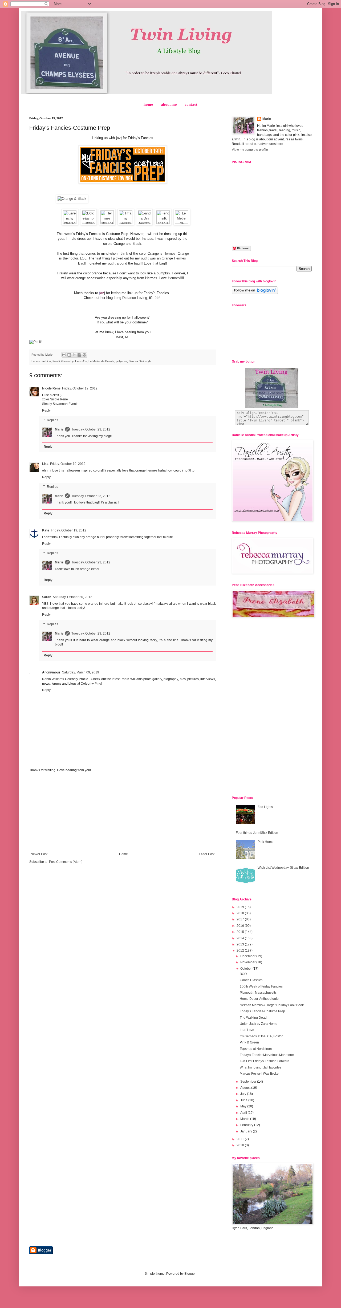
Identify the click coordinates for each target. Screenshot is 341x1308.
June (244, 1100)
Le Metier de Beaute (101, 361)
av (119, 138)
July (243, 1094)
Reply (46, 410)
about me (169, 105)
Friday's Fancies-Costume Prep (262, 1011)
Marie (59, 429)
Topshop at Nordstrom (256, 1049)
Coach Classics (251, 980)
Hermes (170, 253)
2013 (241, 944)
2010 (241, 1145)
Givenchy (67, 361)
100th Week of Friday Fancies (261, 986)
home (148, 105)
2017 (241, 919)
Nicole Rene (51, 388)
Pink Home (266, 842)
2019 (241, 907)
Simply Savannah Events (60, 404)
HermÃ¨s (81, 361)
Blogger (190, 1273)
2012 (241, 950)
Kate (45, 530)
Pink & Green (249, 1042)
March (245, 1119)
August (245, 1088)
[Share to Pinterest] (84, 355)
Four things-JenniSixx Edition (257, 833)
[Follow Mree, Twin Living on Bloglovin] (255, 293)
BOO (243, 974)
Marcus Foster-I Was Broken (260, 1073)
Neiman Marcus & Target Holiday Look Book (272, 1005)
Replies (52, 420)
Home (123, 854)
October (246, 968)
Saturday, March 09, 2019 (80, 672)
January (246, 1131)
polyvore (121, 361)
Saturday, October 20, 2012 (72, 597)
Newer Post (39, 854)
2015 (241, 932)
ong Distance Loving (131, 298)
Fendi (56, 361)
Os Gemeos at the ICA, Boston (261, 1036)
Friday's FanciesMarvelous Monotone (267, 1055)
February (247, 1125)
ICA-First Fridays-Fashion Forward (264, 1061)
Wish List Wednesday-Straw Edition (283, 868)
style (148, 361)
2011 (241, 1139)
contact (191, 105)
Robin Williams (53, 679)
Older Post (206, 854)
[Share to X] (74, 355)
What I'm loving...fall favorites (260, 1067)
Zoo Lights (265, 807)
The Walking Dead (253, 1017)
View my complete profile (250, 150)
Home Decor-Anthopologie (259, 999)
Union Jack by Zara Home (258, 1024)
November (248, 962)
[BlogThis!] (69, 355)
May (243, 1106)
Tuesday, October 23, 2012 (90, 429)
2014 (241, 938)
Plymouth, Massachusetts (258, 992)
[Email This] (64, 355)
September (248, 1081)
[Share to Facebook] (79, 355)
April (244, 1113)
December (248, 956)
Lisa (45, 464)
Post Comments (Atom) (65, 862)
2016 (241, 926)
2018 (241, 913)
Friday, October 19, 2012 (80, 388)
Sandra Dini (136, 361)
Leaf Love (247, 1030)
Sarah (46, 597)
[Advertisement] (123, 812)
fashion (46, 361)
